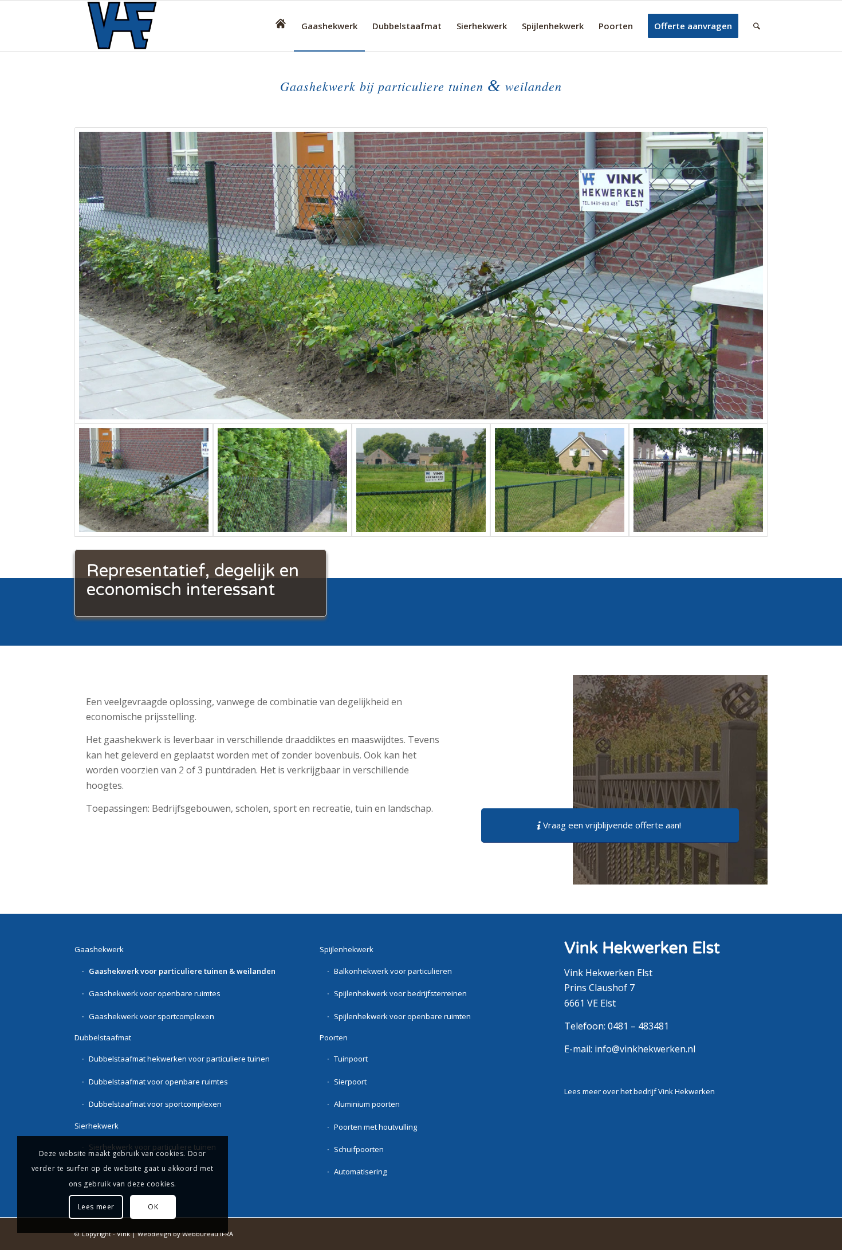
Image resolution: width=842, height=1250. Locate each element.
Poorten (334, 1037)
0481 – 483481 (638, 1026)
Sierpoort (350, 1081)
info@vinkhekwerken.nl (645, 1049)
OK (153, 1207)
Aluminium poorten (367, 1104)
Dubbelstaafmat (102, 1037)
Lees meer (96, 1207)
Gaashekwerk (99, 949)
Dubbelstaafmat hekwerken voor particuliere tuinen (179, 1059)
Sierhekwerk (96, 1126)
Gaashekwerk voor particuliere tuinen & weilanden (182, 971)
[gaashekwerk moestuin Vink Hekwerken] (698, 480)
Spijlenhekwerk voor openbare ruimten (402, 1016)
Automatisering (360, 1171)
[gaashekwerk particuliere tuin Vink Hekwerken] (282, 480)
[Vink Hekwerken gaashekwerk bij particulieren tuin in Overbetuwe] (421, 275)
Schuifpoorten (359, 1149)
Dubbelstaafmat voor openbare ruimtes (158, 1081)
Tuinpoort (351, 1059)
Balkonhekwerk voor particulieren (393, 971)
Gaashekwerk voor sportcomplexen (151, 1016)
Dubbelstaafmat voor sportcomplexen (155, 1104)
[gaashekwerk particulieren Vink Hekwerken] (559, 480)
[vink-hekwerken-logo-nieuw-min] (130, 26)
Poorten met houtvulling (375, 1127)
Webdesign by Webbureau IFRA (185, 1233)
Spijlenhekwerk (346, 949)
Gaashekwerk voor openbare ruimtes (155, 993)
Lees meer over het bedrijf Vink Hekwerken (639, 1091)
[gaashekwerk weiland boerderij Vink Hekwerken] (421, 480)
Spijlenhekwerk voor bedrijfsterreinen (400, 993)
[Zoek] (757, 26)
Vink (123, 1233)
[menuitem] (280, 26)
